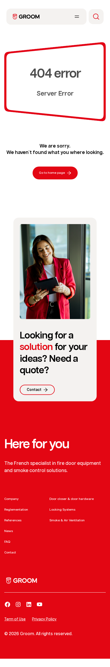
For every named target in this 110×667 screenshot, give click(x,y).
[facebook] (7, 604)
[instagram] (18, 604)
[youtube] (39, 604)
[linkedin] (29, 604)
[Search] (96, 16)
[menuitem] (26, 16)
